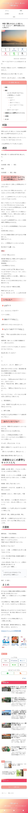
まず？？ (12, 100)
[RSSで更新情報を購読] (20, 673)
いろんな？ (10, 97)
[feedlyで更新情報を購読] (7, 673)
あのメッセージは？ (13, 109)
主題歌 (7, 116)
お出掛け (5, 653)
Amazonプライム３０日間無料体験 (11, 631)
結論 (6, 87)
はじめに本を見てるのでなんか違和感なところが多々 (15, 94)
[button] (22, 54)
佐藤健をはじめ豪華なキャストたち (15, 113)
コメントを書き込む (14, 787)
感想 (6, 90)
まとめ (7, 119)
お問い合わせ (7, 806)
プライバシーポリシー (20, 806)
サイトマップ (14, 808)
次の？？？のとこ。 (15, 102)
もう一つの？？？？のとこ (16, 106)
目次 (12, 82)
